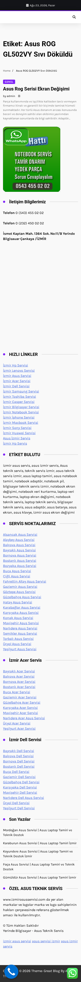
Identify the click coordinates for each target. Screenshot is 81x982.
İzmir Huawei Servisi (19, 433)
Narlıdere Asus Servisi (20, 628)
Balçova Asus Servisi (19, 545)
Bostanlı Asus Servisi (19, 560)
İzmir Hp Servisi (15, 365)
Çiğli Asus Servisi (16, 576)
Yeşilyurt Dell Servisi (19, 808)
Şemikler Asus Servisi (20, 633)
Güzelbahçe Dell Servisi (21, 782)
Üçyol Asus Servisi (17, 644)
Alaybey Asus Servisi (19, 540)
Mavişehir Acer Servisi (20, 713)
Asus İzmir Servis (16, 438)
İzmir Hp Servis (15, 443)
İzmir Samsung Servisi (21, 391)
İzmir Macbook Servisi (20, 422)
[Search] (74, 17)
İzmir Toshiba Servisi (19, 396)
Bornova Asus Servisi (19, 555)
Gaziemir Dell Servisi (19, 777)
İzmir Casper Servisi (19, 402)
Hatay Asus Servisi (17, 602)
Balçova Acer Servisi (19, 676)
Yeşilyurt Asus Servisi (20, 649)
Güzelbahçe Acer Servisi (21, 702)
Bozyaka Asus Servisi (19, 566)
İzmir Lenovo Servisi (19, 370)
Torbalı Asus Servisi (18, 639)
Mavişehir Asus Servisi (21, 623)
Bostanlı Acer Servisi (19, 687)
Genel (9, 81)
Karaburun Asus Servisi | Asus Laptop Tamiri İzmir (39, 843)
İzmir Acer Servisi (16, 381)
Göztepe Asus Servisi (19, 592)
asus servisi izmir (46, 941)
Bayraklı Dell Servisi (18, 751)
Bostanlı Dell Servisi (19, 766)
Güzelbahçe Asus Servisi (22, 597)
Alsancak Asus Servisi (20, 534)
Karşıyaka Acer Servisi (20, 708)
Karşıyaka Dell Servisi (20, 787)
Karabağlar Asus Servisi (21, 607)
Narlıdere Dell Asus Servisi (23, 798)
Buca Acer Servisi (16, 692)
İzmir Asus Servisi (17, 376)
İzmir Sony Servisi (17, 428)
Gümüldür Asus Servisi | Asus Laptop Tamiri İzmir (39, 877)
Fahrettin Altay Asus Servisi (24, 581)
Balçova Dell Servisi (18, 756)
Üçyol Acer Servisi (16, 723)
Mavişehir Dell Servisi (20, 792)
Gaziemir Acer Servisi (20, 697)
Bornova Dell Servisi (19, 761)
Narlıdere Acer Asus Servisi (24, 718)
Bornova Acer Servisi (19, 682)
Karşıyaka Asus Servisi (21, 613)
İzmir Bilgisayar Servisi (21, 407)
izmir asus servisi (17, 941)
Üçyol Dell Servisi (16, 803)
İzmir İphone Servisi (19, 417)
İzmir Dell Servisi (16, 386)
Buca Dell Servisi (16, 772)
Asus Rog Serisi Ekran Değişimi (36, 89)
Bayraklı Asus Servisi (19, 550)
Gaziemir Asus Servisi (20, 587)
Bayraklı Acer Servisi (19, 671)
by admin (9, 96)
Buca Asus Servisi (17, 571)
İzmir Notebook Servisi (21, 412)
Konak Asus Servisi (18, 618)
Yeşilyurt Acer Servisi (19, 728)
